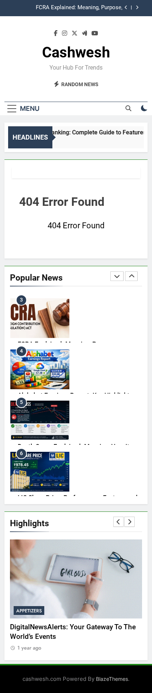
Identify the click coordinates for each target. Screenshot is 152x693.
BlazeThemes (112, 679)
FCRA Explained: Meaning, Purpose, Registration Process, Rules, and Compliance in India (67, 8)
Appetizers (29, 610)
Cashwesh (76, 52)
